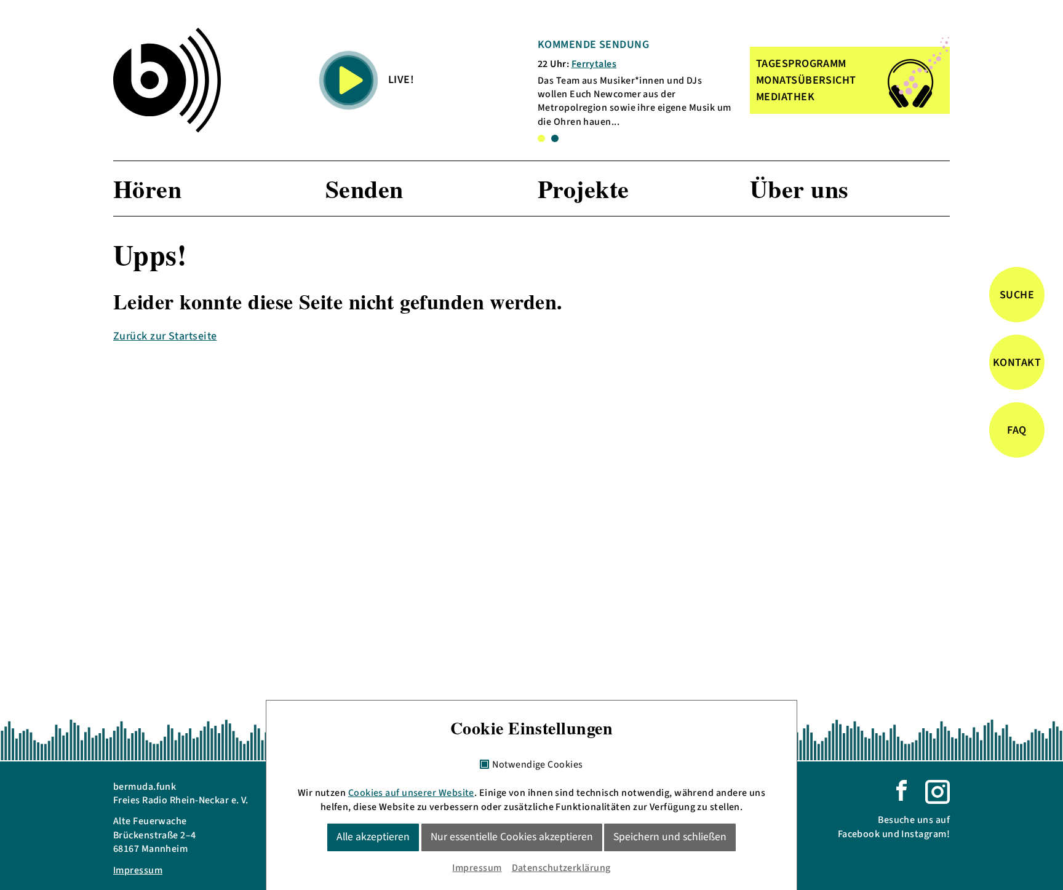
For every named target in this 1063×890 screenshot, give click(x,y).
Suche (1017, 295)
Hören (147, 188)
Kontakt (1017, 362)
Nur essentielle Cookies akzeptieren (512, 836)
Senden (364, 188)
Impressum (137, 870)
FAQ (1016, 430)
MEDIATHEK (785, 97)
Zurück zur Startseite (165, 336)
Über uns (799, 188)
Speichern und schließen (670, 836)
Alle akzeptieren (373, 836)
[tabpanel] (635, 83)
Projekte (583, 188)
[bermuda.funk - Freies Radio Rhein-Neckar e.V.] (167, 80)
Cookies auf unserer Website (411, 793)
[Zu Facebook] (901, 790)
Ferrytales (594, 64)
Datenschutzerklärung (561, 868)
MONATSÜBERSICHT (806, 80)
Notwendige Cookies (537, 765)
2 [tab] (555, 138)
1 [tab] (541, 138)
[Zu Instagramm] (937, 791)
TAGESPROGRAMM (801, 63)
